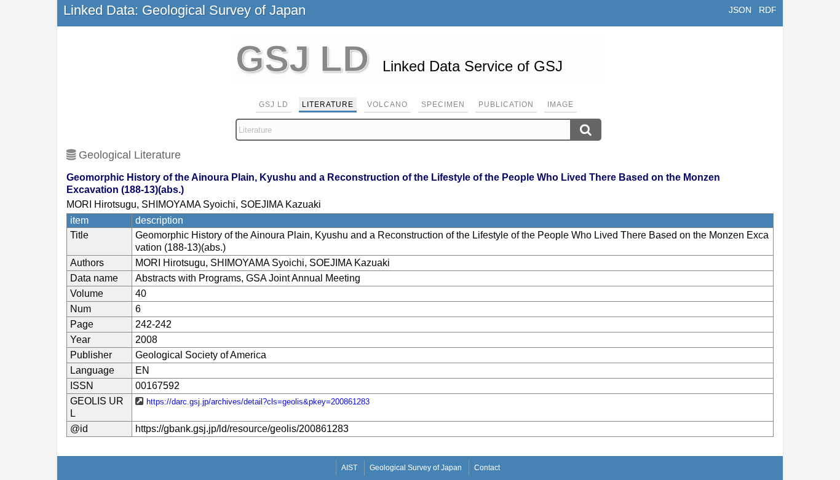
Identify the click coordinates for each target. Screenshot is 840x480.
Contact (487, 467)
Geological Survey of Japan (416, 467)
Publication (506, 104)
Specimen (443, 104)
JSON (740, 10)
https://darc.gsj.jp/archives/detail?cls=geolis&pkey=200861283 (258, 401)
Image (560, 104)
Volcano (387, 104)
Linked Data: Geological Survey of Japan (184, 10)
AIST (349, 467)
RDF (768, 10)
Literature (328, 104)
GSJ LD (273, 104)
